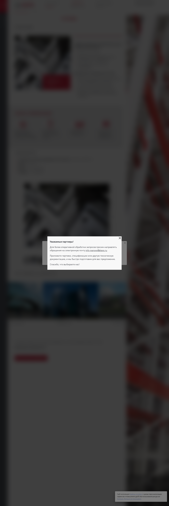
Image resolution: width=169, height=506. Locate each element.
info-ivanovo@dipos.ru (96, 250)
